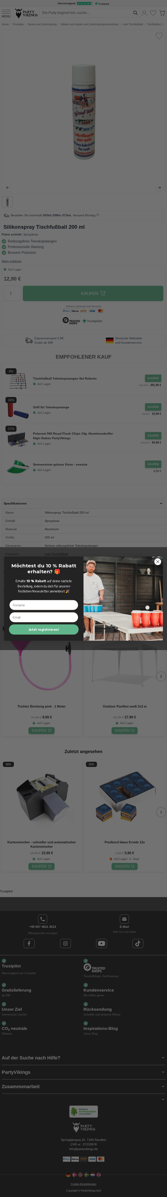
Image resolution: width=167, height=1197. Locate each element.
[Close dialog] (157, 561)
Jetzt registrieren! (44, 629)
